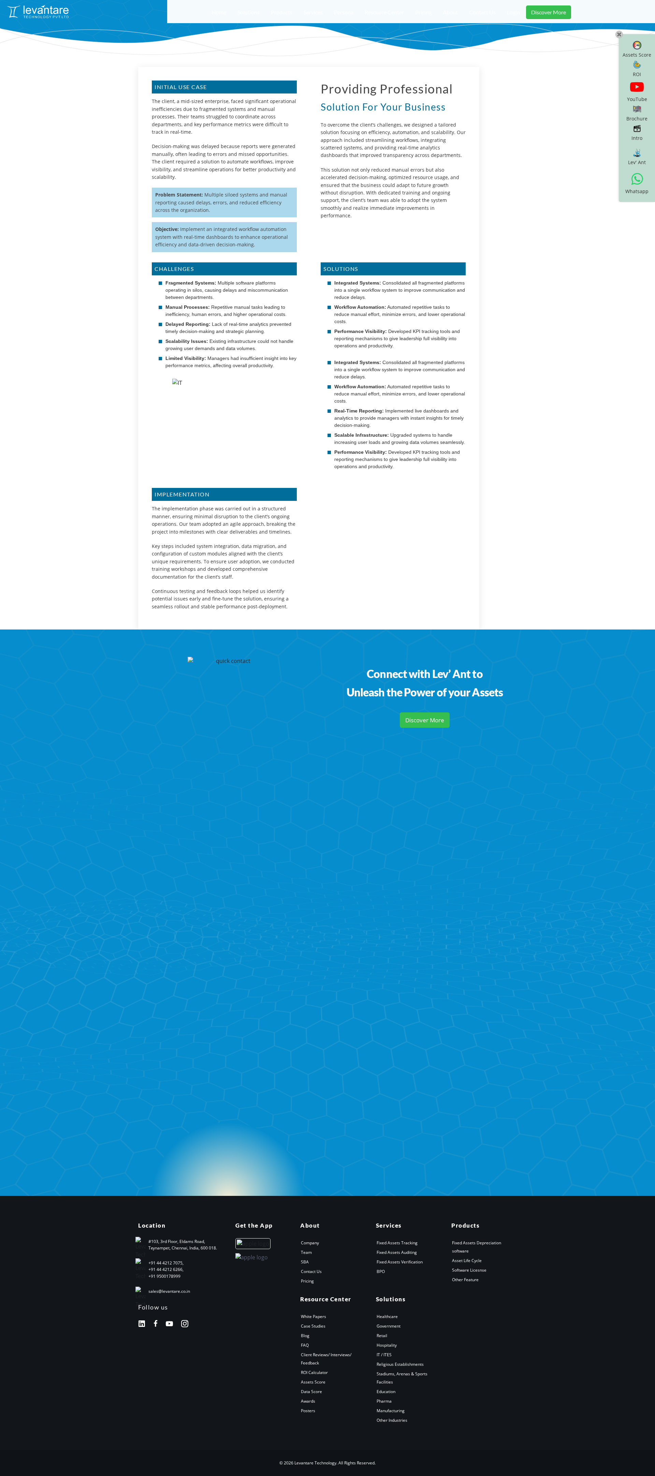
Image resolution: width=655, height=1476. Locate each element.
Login (513, 12)
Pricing (423, 12)
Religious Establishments (400, 1364)
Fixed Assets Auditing (397, 1252)
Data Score (311, 1391)
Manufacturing (391, 1411)
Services (313, 12)
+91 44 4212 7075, (166, 1263)
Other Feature (465, 1280)
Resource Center (384, 12)
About (450, 12)
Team (306, 1252)
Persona (343, 12)
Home (219, 12)
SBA (305, 1262)
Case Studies (313, 1326)
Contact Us (482, 12)
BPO (381, 1271)
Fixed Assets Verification (400, 1262)
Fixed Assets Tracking (397, 1243)
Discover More (548, 12)
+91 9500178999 (164, 1276)
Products (281, 12)
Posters (308, 1411)
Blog (305, 1335)
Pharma (384, 1401)
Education (386, 1391)
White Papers (313, 1316)
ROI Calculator (314, 1372)
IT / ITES (384, 1355)
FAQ (305, 1345)
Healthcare (387, 1316)
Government (389, 1326)
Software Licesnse (469, 1270)
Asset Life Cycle (467, 1260)
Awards (308, 1401)
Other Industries (392, 1420)
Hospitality (387, 1345)
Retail (382, 1335)
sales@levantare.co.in (169, 1291)
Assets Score (313, 1382)
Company (310, 1243)
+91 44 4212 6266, (166, 1269)
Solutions (248, 12)
